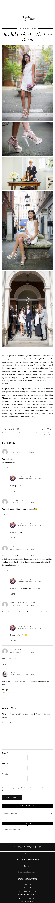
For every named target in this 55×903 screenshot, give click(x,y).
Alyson (14, 672)
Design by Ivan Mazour (27, 848)
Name (5, 753)
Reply (5, 468)
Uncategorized (27, 902)
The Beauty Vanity (9, 692)
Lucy (12, 547)
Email (5, 763)
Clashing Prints (11, 430)
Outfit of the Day (27, 898)
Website (5, 774)
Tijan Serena (25, 476)
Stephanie (16, 650)
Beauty (27, 884)
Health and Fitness (27, 895)
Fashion (27, 888)
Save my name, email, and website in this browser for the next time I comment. (27, 789)
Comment (6, 722)
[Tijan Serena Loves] (27, 11)
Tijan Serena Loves (31, 846)
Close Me (27, 853)
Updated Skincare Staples (43, 432)
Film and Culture (27, 891)
